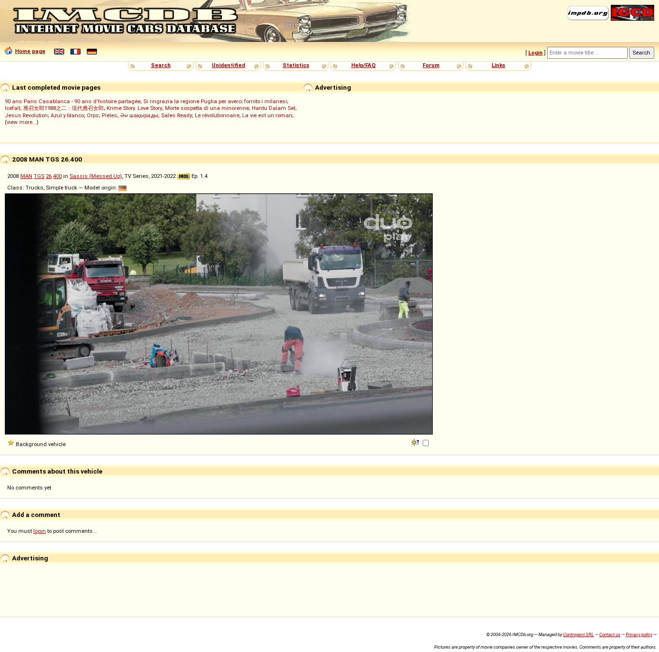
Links (498, 65)
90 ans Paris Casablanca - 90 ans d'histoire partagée (72, 101)
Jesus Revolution (26, 115)
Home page (30, 51)
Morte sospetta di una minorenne (207, 108)
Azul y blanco (67, 115)
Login (535, 52)
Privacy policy (639, 634)
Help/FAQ (363, 65)
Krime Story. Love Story (134, 108)
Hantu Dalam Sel (273, 108)
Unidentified (228, 65)
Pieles (109, 115)
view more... (22, 122)
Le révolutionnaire (217, 115)
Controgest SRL (578, 634)
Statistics (296, 65)
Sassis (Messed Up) (95, 176)
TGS (39, 176)
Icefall (12, 108)
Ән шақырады (139, 115)
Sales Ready (176, 115)
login (39, 531)
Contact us (609, 634)
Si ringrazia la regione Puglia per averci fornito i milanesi (215, 101)
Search (161, 65)
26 (49, 176)
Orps (93, 115)
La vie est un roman (267, 115)
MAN (26, 176)
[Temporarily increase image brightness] (416, 441)
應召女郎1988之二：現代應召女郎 (63, 108)
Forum (431, 65)
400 (57, 176)
